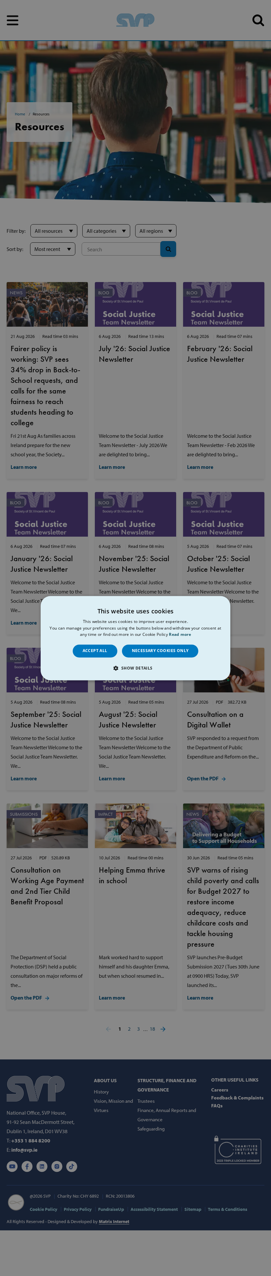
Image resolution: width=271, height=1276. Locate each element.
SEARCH (258, 20)
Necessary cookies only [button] (160, 651)
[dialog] (135, 638)
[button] (135, 668)
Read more (180, 635)
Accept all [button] (95, 651)
